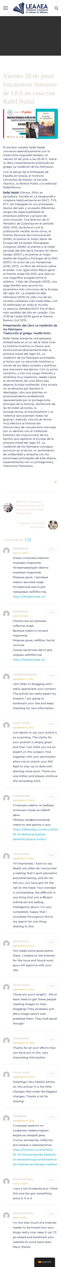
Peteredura (20, 548)
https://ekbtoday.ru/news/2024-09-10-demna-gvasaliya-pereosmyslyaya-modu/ (36, 834)
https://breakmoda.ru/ (29, 596)
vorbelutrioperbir (25, 674)
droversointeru (23, 1179)
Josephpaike (21, 795)
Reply (52, 550)
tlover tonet (21, 723)
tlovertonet (21, 854)
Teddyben (20, 1116)
